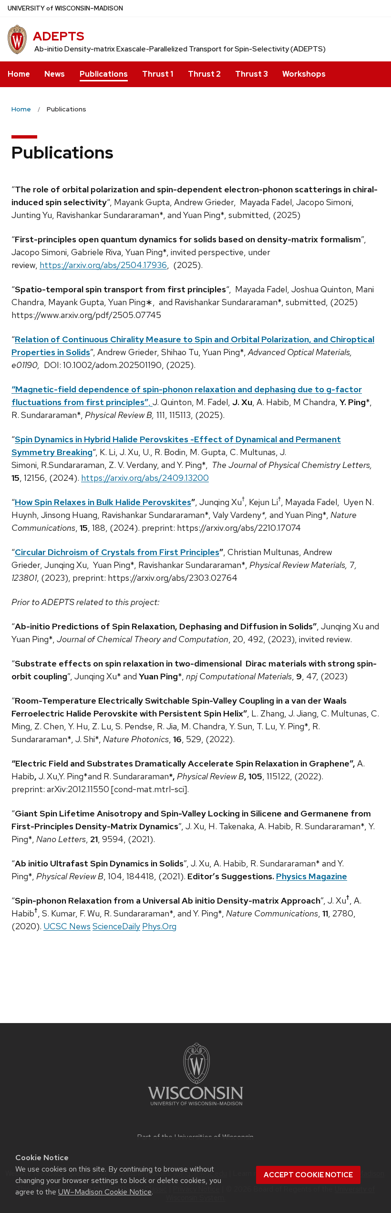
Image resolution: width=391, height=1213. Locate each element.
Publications (104, 74)
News (54, 74)
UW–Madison (65, 8)
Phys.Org (159, 926)
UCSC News (67, 926)
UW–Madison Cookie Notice (105, 1192)
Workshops (304, 74)
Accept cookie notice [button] (308, 1175)
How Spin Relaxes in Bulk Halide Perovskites (103, 502)
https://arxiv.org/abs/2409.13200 (145, 477)
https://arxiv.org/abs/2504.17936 (103, 264)
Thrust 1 (157, 74)
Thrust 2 (204, 74)
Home (19, 74)
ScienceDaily (116, 926)
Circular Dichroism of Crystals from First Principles (117, 552)
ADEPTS (58, 36)
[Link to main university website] (195, 1107)
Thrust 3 (251, 74)
